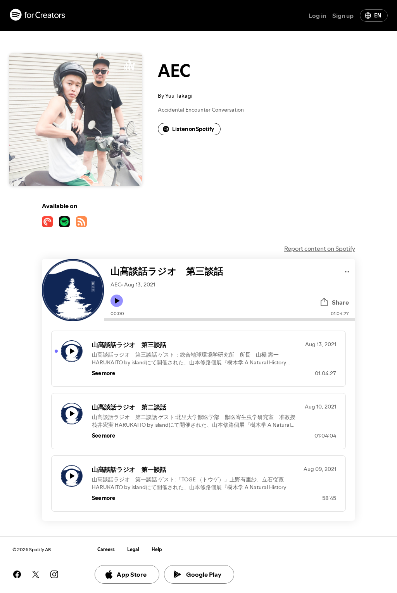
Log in (317, 15)
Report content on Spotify (319, 248)
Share (340, 302)
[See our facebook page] (17, 574)
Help (157, 549)
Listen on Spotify (193, 129)
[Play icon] (116, 301)
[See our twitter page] (35, 574)
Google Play (203, 574)
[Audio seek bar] (229, 319)
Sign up (343, 15)
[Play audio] (347, 270)
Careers (106, 549)
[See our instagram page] (54, 574)
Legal (133, 549)
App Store (132, 574)
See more (103, 373)
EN (377, 15)
